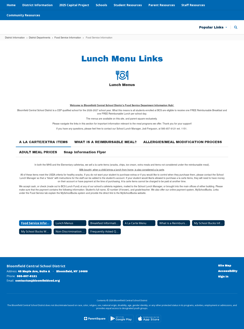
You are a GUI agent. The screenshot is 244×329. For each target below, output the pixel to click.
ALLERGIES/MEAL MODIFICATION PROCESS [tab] (182, 142)
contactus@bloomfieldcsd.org (37, 280)
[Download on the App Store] (148, 318)
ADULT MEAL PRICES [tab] (38, 152)
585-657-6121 (27, 276)
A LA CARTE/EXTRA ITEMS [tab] (43, 142)
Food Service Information (67, 37)
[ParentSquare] (94, 318)
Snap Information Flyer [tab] (85, 152)
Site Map (224, 265)
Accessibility (227, 271)
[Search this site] (235, 27)
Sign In (223, 276)
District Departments (39, 37)
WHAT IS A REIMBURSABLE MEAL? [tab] (105, 142)
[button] (213, 27)
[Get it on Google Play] (121, 318)
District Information (15, 37)
